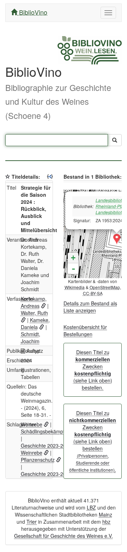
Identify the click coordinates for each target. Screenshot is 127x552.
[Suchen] (115, 140)
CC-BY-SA (93, 293)
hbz (106, 521)
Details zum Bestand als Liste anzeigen (90, 307)
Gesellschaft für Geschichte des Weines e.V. (63, 535)
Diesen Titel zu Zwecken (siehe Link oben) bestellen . (92, 441)
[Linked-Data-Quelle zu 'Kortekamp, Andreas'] (43, 305)
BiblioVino (32, 12)
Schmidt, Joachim (30, 337)
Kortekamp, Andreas (34, 302)
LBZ (91, 507)
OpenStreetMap (105, 287)
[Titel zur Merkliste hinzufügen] (7, 176)
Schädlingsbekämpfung (47, 431)
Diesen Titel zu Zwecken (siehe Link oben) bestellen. (92, 370)
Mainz (105, 514)
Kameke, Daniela (35, 323)
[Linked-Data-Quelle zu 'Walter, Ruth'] (23, 319)
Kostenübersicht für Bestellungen (85, 330)
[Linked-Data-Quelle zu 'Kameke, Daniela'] (41, 326)
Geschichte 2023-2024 (46, 445)
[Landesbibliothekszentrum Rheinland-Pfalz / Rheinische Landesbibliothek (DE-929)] (116, 239)
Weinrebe (31, 424)
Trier (31, 521)
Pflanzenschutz (38, 459)
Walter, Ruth (34, 312)
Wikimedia (75, 287)
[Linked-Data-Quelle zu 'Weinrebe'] (46, 424)
